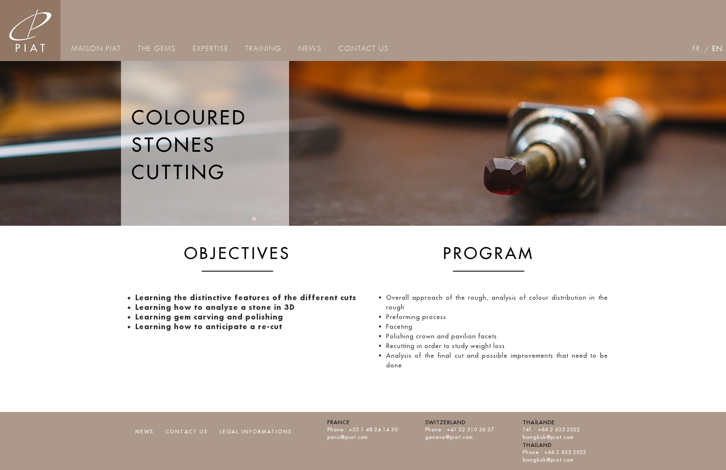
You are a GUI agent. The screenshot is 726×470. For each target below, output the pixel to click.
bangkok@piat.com (548, 437)
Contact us (187, 431)
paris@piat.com (347, 437)
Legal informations (256, 431)
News (144, 431)
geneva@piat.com (449, 437)
